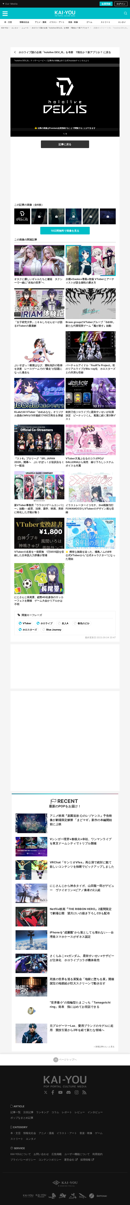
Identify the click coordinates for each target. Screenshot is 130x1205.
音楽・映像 (86, 1133)
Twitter (46, 1092)
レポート (67, 1112)
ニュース (25, 28)
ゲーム (99, 1133)
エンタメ (14, 28)
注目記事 (28, 1112)
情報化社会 (29, 1133)
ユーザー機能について (77, 1154)
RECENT (67, 801)
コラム (55, 1112)
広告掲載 (57, 1154)
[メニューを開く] (5, 13)
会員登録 (106, 3)
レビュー (80, 1112)
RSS (84, 1092)
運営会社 (69, 1159)
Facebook (52, 1092)
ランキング (42, 1112)
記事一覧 (15, 1112)
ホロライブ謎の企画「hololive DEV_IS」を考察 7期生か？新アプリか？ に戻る (65, 52)
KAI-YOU (4, 28)
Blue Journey (53, 629)
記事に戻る (65, 144)
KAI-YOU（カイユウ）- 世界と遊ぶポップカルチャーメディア (65, 13)
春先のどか (83, 623)
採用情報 (85, 1159)
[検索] (125, 13)
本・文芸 (15, 1133)
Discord (68, 1092)
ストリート (16, 1138)
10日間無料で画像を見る (65, 230)
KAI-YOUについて (20, 1154)
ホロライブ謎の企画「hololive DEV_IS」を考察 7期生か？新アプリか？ (60, 28)
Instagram (77, 1092)
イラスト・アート (67, 1133)
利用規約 (97, 1154)
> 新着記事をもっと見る (104, 1046)
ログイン (121, 3)
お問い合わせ (41, 1154)
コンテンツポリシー (50, 1159)
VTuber (26, 623)
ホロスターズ (29, 629)
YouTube (60, 1092)
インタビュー (95, 1112)
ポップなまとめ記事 (21, 1117)
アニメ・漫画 (46, 1133)
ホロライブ (46, 623)
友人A (64, 623)
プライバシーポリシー (23, 1159)
